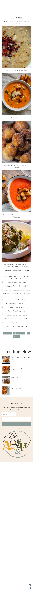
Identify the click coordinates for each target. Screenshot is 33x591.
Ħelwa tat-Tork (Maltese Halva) (16, 286)
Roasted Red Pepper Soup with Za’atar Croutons (16, 216)
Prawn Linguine (16, 388)
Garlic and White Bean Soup (16, 70)
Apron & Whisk (16, 7)
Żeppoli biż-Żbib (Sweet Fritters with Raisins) (16, 166)
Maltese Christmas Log (18, 378)
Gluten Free (16, 23)
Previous (7, 333)
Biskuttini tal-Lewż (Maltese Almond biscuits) (16, 295)
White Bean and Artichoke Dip (16, 303)
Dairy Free (27, 21)
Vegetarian (18, 21)
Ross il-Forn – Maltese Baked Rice (20, 358)
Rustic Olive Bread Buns (16, 311)
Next (16, 336)
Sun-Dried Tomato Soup (16, 118)
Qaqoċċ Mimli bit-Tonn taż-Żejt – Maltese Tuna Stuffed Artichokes (16, 266)
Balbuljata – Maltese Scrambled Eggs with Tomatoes (16, 277)
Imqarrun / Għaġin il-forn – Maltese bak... (20, 369)
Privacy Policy (16, 428)
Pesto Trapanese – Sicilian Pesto (16, 319)
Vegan (11, 21)
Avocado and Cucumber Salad (16, 326)
